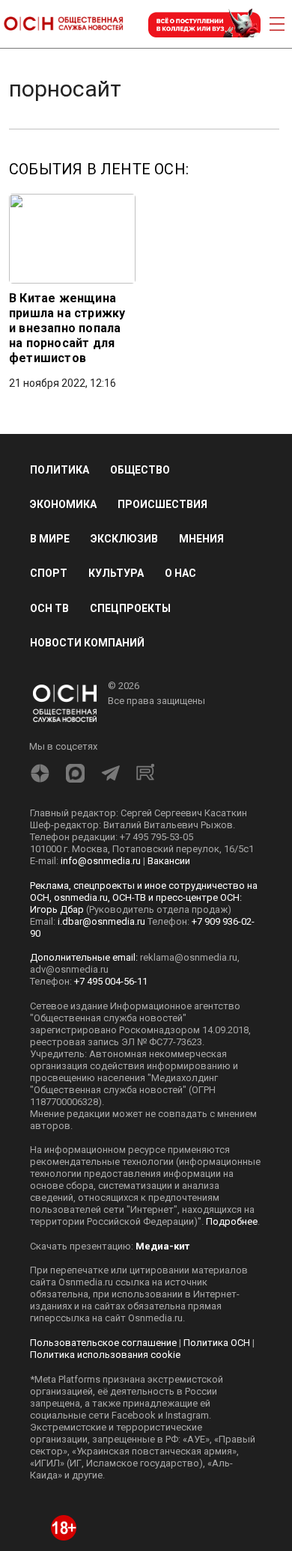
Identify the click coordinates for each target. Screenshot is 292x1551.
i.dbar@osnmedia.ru (101, 921)
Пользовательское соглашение (103, 1342)
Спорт (48, 573)
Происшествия (162, 504)
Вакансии (168, 860)
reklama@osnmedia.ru (188, 957)
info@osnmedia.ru (101, 860)
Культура (116, 573)
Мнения (201, 539)
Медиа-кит (162, 1246)
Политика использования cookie (105, 1354)
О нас (180, 573)
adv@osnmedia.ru (69, 969)
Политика (59, 470)
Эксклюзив (124, 539)
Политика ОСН (216, 1342)
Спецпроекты (130, 608)
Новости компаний (87, 643)
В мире (50, 539)
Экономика (63, 504)
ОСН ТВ (49, 608)
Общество (140, 470)
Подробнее (232, 1221)
